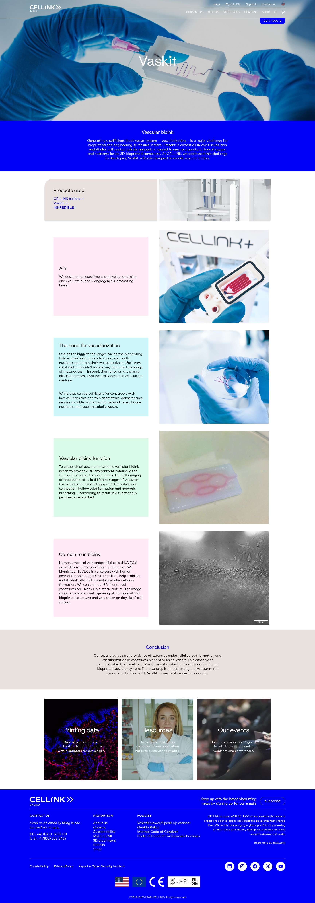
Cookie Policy (39, 866)
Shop (266, 11)
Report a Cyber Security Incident (102, 866)
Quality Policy (148, 827)
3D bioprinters (104, 840)
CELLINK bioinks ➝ (69, 198)
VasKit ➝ (61, 203)
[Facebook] (255, 866)
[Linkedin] (229, 866)
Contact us (268, 4)
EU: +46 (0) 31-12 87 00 (48, 834)
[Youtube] (280, 866)
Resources (231, 11)
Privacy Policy (63, 866)
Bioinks (213, 11)
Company (251, 11)
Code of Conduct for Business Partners (168, 836)
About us (100, 822)
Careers (99, 827)
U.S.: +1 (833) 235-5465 (48, 838)
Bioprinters (194, 11)
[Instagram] (242, 866)
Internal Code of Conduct (157, 831)
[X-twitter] (267, 866)
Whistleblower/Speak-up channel (163, 822)
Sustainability (104, 831)
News (216, 4)
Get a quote (272, 20)
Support (251, 4)
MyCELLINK (233, 4)
